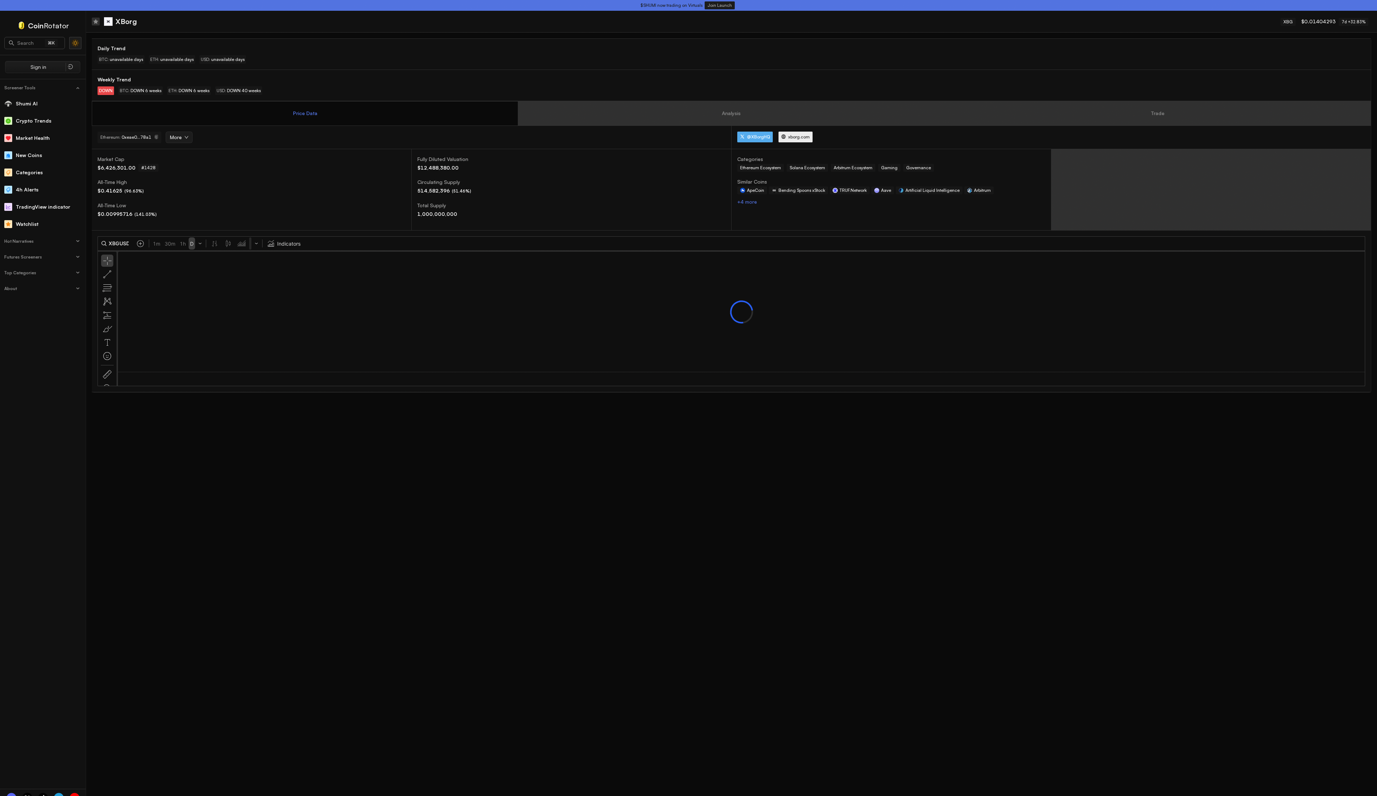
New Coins (29, 155)
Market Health (33, 138)
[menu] (43, 187)
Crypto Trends (33, 121)
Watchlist (27, 224)
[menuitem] (43, 88)
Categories (29, 172)
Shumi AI (27, 103)
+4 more (747, 202)
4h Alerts (27, 189)
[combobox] (176, 137)
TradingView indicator (43, 207)
